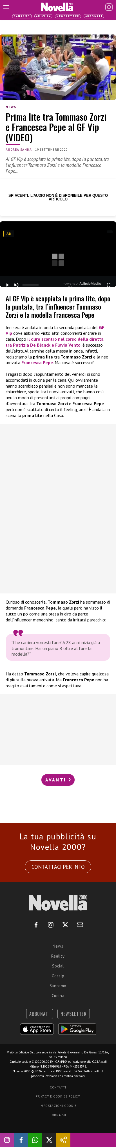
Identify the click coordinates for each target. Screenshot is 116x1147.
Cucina (58, 995)
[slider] (30, 285)
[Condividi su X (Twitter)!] (49, 1140)
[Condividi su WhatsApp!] (35, 1140)
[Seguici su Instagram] (7, 1140)
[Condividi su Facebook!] (21, 1140)
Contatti (58, 1087)
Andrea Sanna (19, 150)
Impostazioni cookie (57, 1106)
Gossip (58, 975)
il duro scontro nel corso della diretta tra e (55, 342)
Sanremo (22, 16)
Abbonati (93, 16)
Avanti (56, 780)
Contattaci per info (58, 866)
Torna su (58, 1115)
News (11, 107)
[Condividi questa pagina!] (63, 1140)
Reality (58, 956)
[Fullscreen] (109, 285)
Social (58, 966)
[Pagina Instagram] (109, 7)
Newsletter (68, 16)
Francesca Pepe (37, 362)
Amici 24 (43, 16)
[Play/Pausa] (7, 285)
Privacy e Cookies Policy (58, 1096)
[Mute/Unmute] (16, 285)
